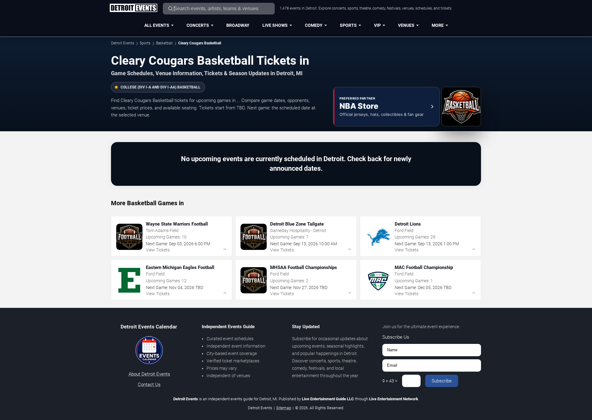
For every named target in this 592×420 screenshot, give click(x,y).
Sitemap (283, 408)
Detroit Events (122, 43)
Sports (348, 25)
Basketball (164, 43)
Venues (406, 25)
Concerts (198, 25)
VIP (377, 25)
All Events (156, 25)
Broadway (237, 25)
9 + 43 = (389, 380)
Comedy (314, 25)
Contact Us (149, 384)
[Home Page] (133, 8)
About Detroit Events (149, 374)
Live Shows (275, 25)
